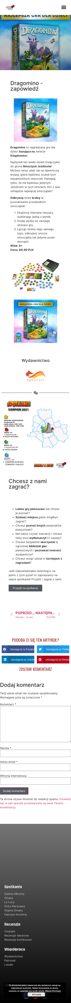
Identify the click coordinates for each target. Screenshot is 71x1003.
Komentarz (8, 704)
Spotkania (13, 887)
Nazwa (5, 748)
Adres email (9, 761)
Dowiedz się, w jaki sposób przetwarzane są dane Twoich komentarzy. (35, 803)
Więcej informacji (53, 991)
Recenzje (12, 924)
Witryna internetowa (13, 775)
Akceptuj (36, 994)
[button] (64, 7)
